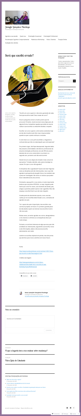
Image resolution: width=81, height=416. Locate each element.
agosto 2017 (62, 129)
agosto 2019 (62, 117)
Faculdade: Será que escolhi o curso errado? (17, 395)
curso (6, 113)
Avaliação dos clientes (11, 43)
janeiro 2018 (62, 124)
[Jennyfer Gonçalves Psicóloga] (67, 408)
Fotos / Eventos (51, 39)
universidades (8, 121)
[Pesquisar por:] (65, 81)
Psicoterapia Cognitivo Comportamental (17, 39)
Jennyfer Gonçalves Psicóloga (17, 27)
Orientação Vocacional (34, 36)
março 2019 (62, 121)
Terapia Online (62, 39)
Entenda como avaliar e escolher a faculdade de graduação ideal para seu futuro (26, 387)
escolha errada (9, 116)
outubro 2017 (62, 126)
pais (14, 119)
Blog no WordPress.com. (27, 408)
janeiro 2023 (62, 109)
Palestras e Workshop (37, 39)
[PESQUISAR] (74, 81)
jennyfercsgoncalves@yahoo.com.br (67, 98)
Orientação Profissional (51, 36)
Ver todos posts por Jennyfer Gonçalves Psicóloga (37, 296)
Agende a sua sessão (11, 36)
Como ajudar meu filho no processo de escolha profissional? (21, 391)
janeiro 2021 (62, 112)
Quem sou (23, 36)
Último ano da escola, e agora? (13, 379)
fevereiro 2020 (62, 114)
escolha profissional (10, 118)
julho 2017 (61, 131)
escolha (13, 114)
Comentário (49, 330)
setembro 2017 (63, 128)
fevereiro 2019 (62, 123)
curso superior (11, 113)
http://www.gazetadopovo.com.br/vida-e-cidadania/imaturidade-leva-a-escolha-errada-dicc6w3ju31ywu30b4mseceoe (32, 264)
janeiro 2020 (62, 116)
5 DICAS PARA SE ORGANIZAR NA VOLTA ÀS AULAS (18, 383)
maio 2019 (61, 119)
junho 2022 (62, 111)
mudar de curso (9, 119)
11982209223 (61, 96)
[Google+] (73, 408)
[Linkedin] (70, 408)
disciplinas (7, 114)
